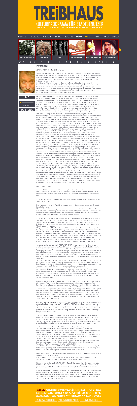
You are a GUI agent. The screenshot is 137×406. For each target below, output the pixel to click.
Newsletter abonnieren (91, 400)
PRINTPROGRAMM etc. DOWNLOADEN (46, 400)
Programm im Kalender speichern (68, 400)
